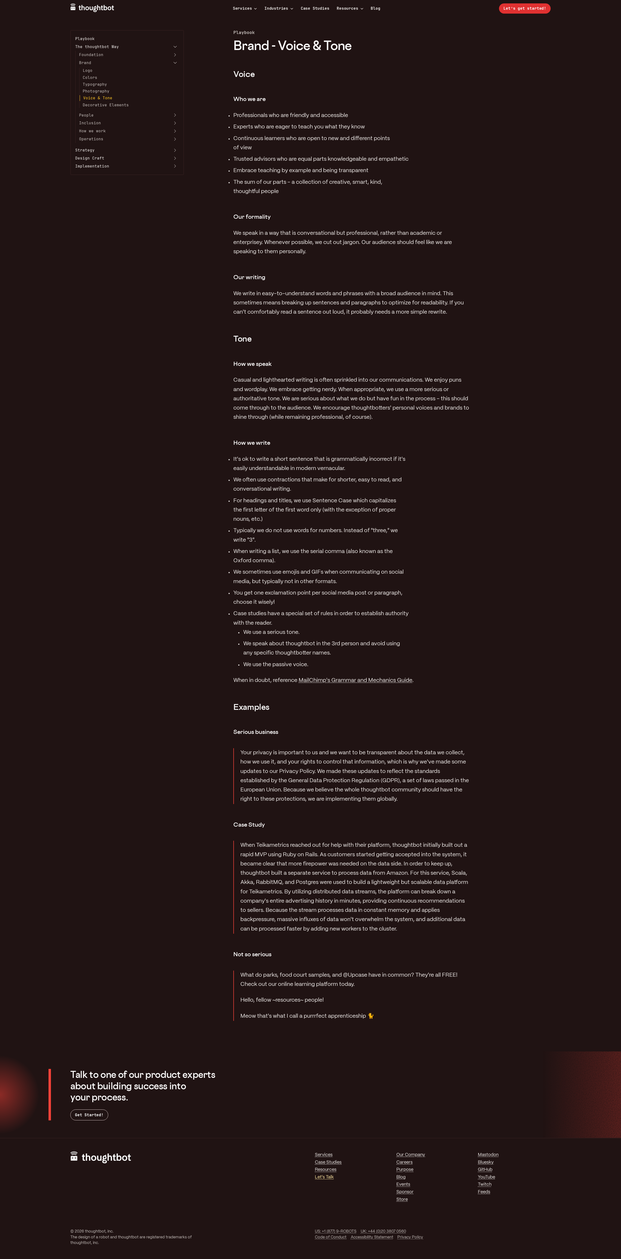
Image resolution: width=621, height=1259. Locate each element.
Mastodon (488, 1155)
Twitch (484, 1185)
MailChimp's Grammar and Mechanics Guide (355, 680)
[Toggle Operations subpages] (175, 139)
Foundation (91, 54)
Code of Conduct (330, 1237)
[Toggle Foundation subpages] (175, 55)
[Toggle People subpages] (175, 115)
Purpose (404, 1170)
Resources (347, 8)
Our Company (410, 1155)
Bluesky (486, 1162)
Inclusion (90, 123)
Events (403, 1185)
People (86, 115)
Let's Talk (324, 1177)
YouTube (486, 1177)
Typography (95, 84)
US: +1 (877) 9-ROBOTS (335, 1231)
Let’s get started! (524, 8)
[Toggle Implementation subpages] (175, 166)
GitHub (485, 1170)
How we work (92, 131)
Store (402, 1200)
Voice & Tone (97, 98)
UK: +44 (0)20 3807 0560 (383, 1231)
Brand (85, 62)
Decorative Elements (106, 105)
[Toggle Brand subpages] (175, 63)
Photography (96, 91)
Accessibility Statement (372, 1237)
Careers (404, 1162)
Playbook (85, 38)
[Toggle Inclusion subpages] (175, 123)
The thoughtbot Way (97, 46)
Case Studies (315, 8)
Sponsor (405, 1192)
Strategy (85, 150)
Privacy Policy (410, 1237)
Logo (87, 70)
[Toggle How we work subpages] (175, 131)
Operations (91, 139)
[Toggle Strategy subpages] (175, 150)
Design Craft (89, 158)
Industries (276, 8)
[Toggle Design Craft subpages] (175, 158)
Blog (375, 8)
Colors (90, 77)
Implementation (92, 166)
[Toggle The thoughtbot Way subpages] (175, 47)
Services (242, 8)
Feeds (484, 1192)
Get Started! (89, 1114)
